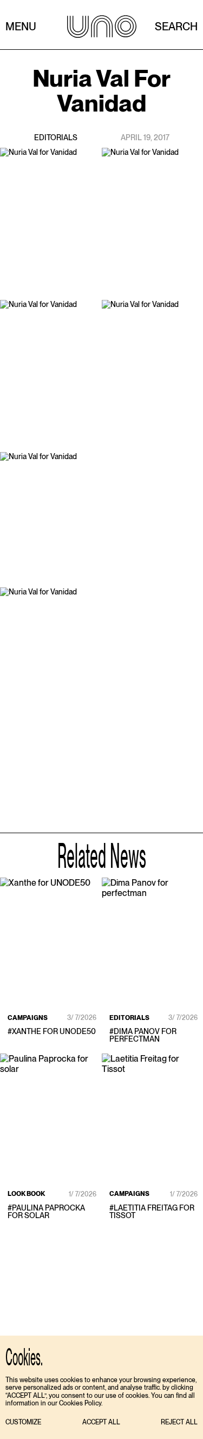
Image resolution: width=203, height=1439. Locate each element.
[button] (23, 1422)
